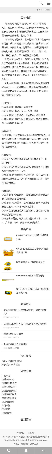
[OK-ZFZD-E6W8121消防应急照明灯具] (8, 239)
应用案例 (6, 405)
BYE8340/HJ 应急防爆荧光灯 (30, 275)
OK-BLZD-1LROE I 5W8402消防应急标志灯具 (32, 291)
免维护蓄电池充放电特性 (15, 344)
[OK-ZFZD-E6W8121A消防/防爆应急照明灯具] (8, 253)
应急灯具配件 (8, 402)
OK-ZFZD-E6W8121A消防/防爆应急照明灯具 (32, 251)
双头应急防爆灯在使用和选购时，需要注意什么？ (25, 312)
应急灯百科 (7, 413)
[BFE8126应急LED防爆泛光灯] (8, 266)
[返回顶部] (43, 450)
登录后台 (6, 364)
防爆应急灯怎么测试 (13, 334)
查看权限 (15, 364)
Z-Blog (16, 444)
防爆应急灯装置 (9, 394)
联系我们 (31, 433)
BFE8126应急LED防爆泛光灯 (30, 262)
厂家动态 (6, 376)
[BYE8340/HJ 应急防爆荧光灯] (8, 279)
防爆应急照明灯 (9, 391)
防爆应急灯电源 (9, 398)
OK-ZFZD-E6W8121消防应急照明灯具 (32, 237)
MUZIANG (34, 444)
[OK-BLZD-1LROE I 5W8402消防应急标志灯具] (8, 293)
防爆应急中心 (8, 379)
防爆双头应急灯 (9, 383)
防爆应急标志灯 (9, 387)
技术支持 (6, 409)
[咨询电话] (8, 450)
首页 (40, 10)
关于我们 (20, 433)
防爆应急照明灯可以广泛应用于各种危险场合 (25, 324)
